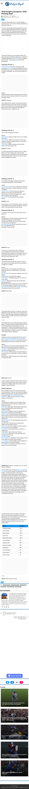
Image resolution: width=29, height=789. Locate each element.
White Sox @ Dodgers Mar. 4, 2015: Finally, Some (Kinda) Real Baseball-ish (19, 617)
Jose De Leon (5, 191)
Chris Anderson (5, 186)
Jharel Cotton (4, 273)
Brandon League (20, 469)
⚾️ (14, 676)
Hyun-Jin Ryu (4, 139)
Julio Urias (4, 144)
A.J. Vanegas (4, 440)
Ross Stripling (5, 286)
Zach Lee (3, 280)
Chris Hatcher (5, 351)
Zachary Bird (4, 411)
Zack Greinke (4, 136)
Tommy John (20, 286)
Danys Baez (11, 340)
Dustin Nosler (5, 16)
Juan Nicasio (4, 433)
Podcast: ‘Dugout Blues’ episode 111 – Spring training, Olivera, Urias (10, 613)
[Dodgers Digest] (14, 3)
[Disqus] (14, 656)
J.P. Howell (4, 471)
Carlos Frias (4, 426)
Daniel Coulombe (5, 420)
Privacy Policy (14, 786)
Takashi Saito (8, 338)
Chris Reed (4, 436)
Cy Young (10, 68)
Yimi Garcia (4, 348)
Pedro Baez (4, 406)
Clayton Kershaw (5, 66)
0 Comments (16, 17)
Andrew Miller (13, 395)
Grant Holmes (4, 277)
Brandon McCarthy (6, 224)
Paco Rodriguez (5, 437)
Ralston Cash (4, 414)
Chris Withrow (5, 443)
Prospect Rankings (7, 17)
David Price (16, 58)
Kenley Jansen (18, 338)
